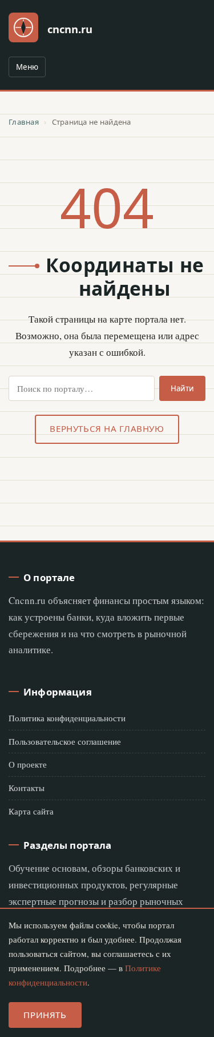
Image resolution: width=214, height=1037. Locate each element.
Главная (24, 122)
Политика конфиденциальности (67, 718)
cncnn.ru (69, 29)
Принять (44, 1014)
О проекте (28, 764)
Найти (182, 388)
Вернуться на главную (107, 428)
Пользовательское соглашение (65, 741)
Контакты (27, 787)
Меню (27, 67)
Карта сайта (31, 811)
